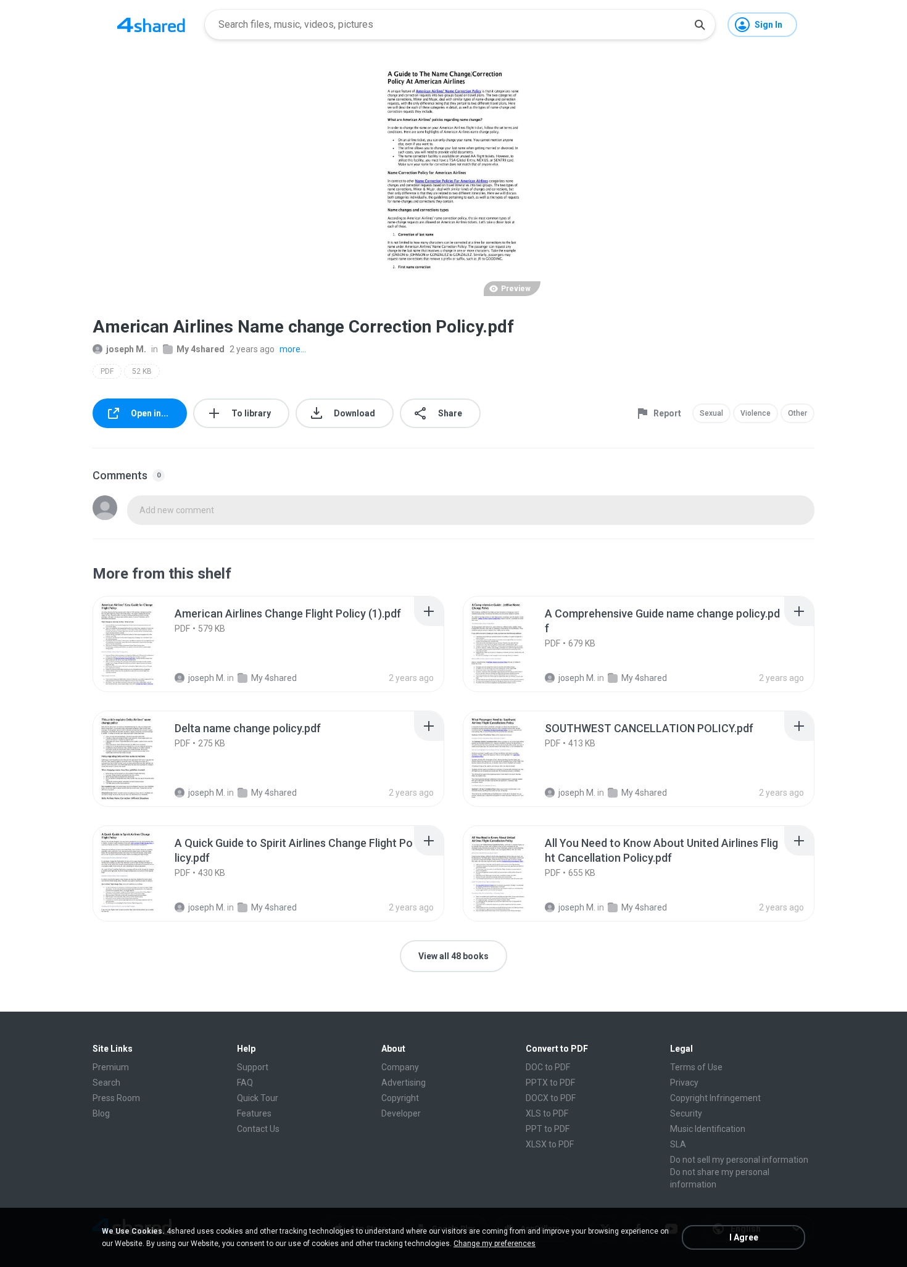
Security (686, 1113)
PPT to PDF (547, 1129)
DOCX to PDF (551, 1098)
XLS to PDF (547, 1113)
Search (106, 1082)
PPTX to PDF (550, 1082)
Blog (101, 1113)
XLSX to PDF (550, 1144)
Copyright (400, 1098)
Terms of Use (696, 1067)
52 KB (142, 371)
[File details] (141, 643)
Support (252, 1067)
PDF (107, 371)
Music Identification (707, 1129)
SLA (678, 1144)
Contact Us (258, 1129)
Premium (111, 1067)
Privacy (684, 1082)
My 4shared (200, 349)
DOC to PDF (548, 1067)
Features (254, 1113)
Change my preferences (495, 1243)
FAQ (245, 1082)
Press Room (116, 1098)
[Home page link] (151, 24)
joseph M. (126, 349)
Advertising (403, 1082)
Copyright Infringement (715, 1098)
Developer (401, 1113)
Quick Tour (257, 1098)
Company (400, 1067)
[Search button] (699, 24)
